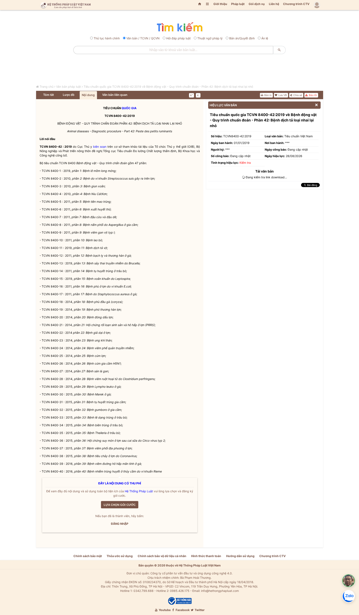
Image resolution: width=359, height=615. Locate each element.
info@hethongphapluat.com (220, 590)
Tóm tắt (48, 94)
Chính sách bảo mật (87, 556)
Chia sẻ (297, 95)
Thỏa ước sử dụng (120, 556)
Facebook (182, 610)
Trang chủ (46, 86)
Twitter (199, 610)
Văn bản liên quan (114, 94)
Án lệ (264, 38)
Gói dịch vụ (257, 4)
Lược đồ (68, 94)
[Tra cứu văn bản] (179, 27)
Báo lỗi (312, 95)
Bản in (268, 95)
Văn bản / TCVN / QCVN (143, 38)
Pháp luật (237, 4)
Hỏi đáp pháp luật (178, 38)
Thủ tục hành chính (107, 38)
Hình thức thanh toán (206, 556)
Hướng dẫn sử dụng (240, 556)
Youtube (164, 610)
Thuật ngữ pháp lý (210, 38)
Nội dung (88, 95)
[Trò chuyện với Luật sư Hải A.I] (348, 580)
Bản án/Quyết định (242, 38)
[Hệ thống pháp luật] (64, 5)
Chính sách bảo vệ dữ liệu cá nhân (162, 556)
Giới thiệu (220, 4)
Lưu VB (282, 95)
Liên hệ (274, 4)
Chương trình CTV (296, 4)
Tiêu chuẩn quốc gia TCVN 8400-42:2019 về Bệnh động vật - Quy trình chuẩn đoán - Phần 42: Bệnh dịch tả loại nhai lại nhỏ (168, 86)
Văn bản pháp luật (68, 86)
